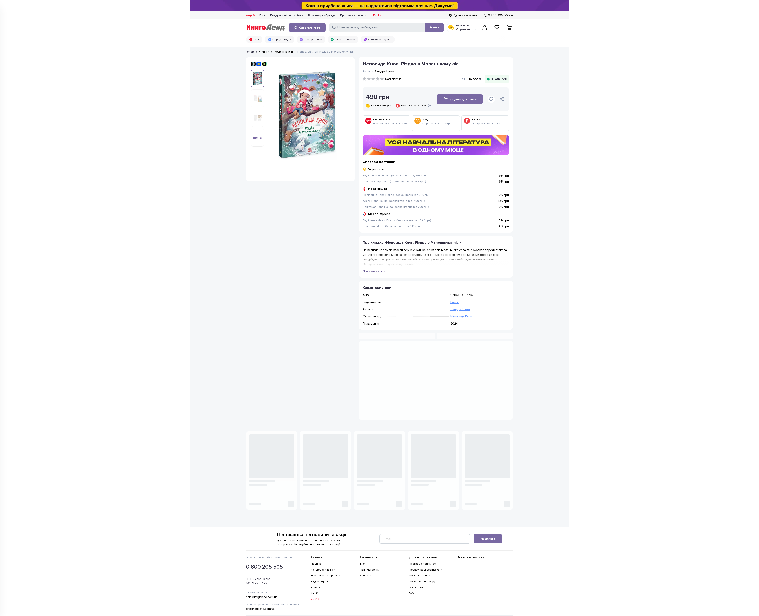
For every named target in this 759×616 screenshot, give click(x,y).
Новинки (316, 563)
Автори (315, 587)
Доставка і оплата (420, 575)
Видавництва (319, 581)
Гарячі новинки (345, 39)
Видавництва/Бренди (321, 15)
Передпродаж (281, 39)
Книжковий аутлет (380, 39)
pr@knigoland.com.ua (260, 609)
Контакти (365, 575)
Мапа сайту (416, 587)
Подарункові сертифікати (286, 15)
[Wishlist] (497, 27)
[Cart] (509, 27)
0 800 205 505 (264, 566)
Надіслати (488, 538)
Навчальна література (325, 575)
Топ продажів (313, 39)
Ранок (454, 302)
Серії (314, 593)
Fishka (377, 15)
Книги (265, 51)
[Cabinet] (484, 27)
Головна (251, 51)
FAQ (411, 593)
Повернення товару (422, 581)
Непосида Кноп (461, 316)
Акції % (250, 15)
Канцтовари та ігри (323, 569)
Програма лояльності (354, 15)
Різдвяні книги (283, 51)
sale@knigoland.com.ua (261, 597)
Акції (256, 39)
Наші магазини (370, 569)
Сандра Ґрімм (460, 309)
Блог (262, 15)
